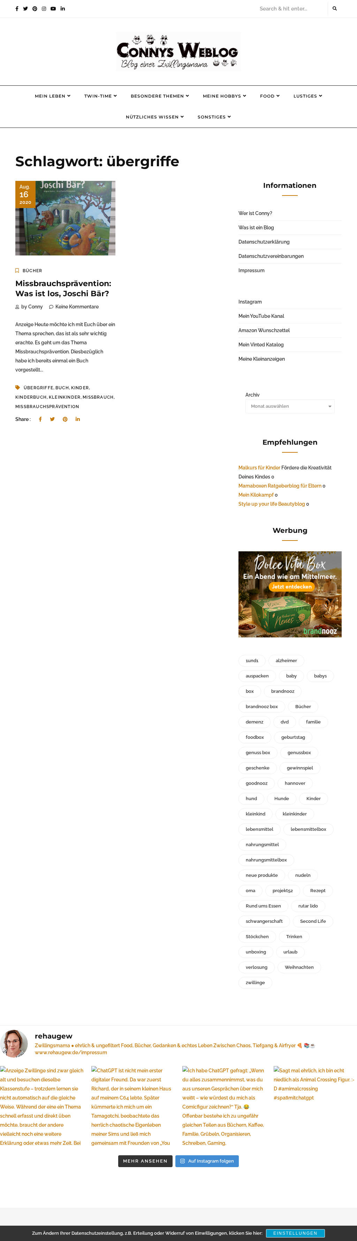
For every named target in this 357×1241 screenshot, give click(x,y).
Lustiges (305, 96)
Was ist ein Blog (256, 227)
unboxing (256, 952)
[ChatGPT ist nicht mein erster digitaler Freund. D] (133, 1108)
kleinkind (255, 814)
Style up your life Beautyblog (271, 504)
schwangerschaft (264, 921)
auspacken (257, 676)
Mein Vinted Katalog (261, 344)
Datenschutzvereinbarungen (271, 256)
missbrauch (98, 397)
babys (320, 676)
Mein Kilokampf (256, 495)
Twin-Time (98, 96)
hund (251, 798)
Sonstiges (212, 117)
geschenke (257, 768)
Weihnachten (299, 967)
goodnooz (256, 783)
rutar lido (308, 906)
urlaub (290, 952)
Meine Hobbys (222, 96)
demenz (254, 722)
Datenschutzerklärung (264, 242)
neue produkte (262, 875)
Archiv (252, 395)
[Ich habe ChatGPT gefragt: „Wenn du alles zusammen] (224, 1108)
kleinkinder (65, 397)
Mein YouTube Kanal (261, 316)
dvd (285, 722)
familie (313, 722)
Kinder (80, 387)
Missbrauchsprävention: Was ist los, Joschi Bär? (63, 288)
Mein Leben (50, 96)
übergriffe (38, 387)
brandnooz (282, 691)
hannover (295, 783)
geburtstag (293, 737)
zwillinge (255, 982)
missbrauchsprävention (47, 406)
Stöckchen (257, 936)
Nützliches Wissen (152, 117)
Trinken (294, 936)
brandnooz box (262, 706)
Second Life (313, 921)
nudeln (303, 875)
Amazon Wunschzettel (264, 330)
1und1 (252, 660)
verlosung (256, 967)
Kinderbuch (31, 397)
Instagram (250, 302)
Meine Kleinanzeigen (261, 359)
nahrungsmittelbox (266, 860)
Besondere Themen (157, 96)
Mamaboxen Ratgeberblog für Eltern (279, 486)
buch (62, 387)
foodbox (255, 737)
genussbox (299, 752)
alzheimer (286, 660)
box (250, 691)
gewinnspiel (300, 768)
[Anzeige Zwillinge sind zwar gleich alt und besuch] (42, 1108)
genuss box (258, 752)
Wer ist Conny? (255, 213)
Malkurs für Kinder (259, 467)
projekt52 (283, 890)
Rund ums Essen (263, 906)
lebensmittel (259, 829)
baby (291, 676)
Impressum (251, 270)
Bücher (32, 270)
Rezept (318, 890)
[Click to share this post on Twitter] (52, 419)
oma (250, 890)
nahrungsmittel (262, 844)
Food (267, 96)
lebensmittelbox (308, 829)
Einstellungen (295, 1233)
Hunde (281, 798)
